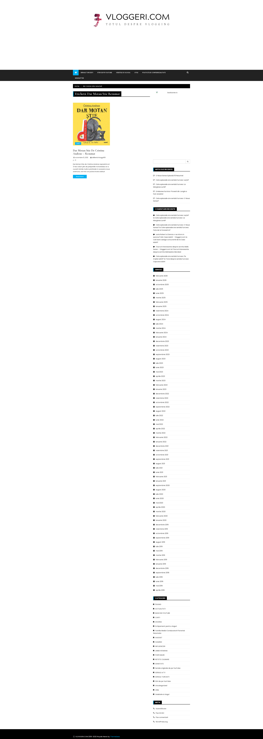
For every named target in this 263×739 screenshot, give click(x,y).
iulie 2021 (159, 468)
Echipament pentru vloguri (166, 626)
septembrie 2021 (162, 459)
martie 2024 (161, 328)
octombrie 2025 (162, 284)
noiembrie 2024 (162, 311)
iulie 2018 (159, 577)
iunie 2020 (160, 498)
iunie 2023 (160, 367)
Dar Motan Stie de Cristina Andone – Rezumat (88, 152)
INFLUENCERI (160, 646)
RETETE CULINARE (162, 659)
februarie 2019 (161, 559)
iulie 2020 (159, 494)
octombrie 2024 (162, 315)
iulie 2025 (159, 289)
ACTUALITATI (160, 609)
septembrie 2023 (163, 354)
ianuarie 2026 (161, 280)
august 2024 (161, 319)
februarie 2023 (161, 385)
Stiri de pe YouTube (104, 73)
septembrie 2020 (163, 485)
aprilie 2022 (160, 428)
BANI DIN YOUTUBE (162, 613)
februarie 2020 (162, 516)
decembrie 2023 (162, 341)
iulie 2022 (159, 415)
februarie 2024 (162, 332)
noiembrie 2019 (162, 529)
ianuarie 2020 (161, 520)
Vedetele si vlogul (123, 73)
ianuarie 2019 (161, 564)
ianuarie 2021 (161, 481)
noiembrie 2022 (162, 398)
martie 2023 (160, 380)
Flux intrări (160, 713)
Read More (80, 177)
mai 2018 (159, 586)
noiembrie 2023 (162, 346)
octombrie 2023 (162, 350)
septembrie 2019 (162, 538)
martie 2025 (161, 297)
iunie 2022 (160, 420)
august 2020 (161, 490)
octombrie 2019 (162, 533)
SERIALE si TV (160, 672)
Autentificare (161, 708)
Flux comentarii (162, 717)
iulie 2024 (159, 324)
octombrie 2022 (162, 402)
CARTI (78, 143)
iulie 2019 (159, 546)
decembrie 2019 (162, 524)
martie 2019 (160, 555)
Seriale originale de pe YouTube (167, 668)
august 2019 (160, 542)
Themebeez (115, 736)
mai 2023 (159, 372)
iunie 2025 (160, 293)
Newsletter (79, 78)
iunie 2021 (159, 472)
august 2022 (160, 411)
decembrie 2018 (162, 568)
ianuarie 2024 (161, 337)
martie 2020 (161, 511)
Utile (136, 73)
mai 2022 (159, 424)
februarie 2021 (161, 476)
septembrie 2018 (162, 572)
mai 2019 (159, 551)
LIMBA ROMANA (161, 651)
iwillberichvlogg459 (99, 157)
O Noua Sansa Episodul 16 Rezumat (169, 175)
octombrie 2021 (162, 455)
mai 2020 (159, 503)
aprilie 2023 (160, 376)
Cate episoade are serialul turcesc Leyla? (172, 180)
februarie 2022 (161, 437)
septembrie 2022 (163, 407)
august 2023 (160, 359)
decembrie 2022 (162, 394)
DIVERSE (158, 622)
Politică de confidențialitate (154, 73)
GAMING (158, 642)
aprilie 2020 (160, 507)
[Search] (188, 161)
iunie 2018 (159, 581)
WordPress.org (162, 722)
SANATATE (159, 664)
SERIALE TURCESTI (87, 73)
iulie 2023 (159, 363)
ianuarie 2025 (161, 306)
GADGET (158, 637)
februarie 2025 (162, 302)
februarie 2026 (162, 276)
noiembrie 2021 (162, 450)
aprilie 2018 (160, 590)
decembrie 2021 (162, 446)
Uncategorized (161, 685)
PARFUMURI (159, 655)
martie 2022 (160, 433)
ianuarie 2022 (161, 442)
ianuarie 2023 (161, 389)
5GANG (158, 604)
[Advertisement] (131, 46)
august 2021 (160, 463)
